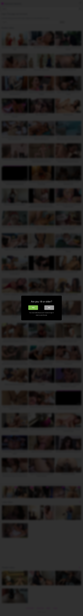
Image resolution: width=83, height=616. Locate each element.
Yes (33, 308)
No (49, 308)
